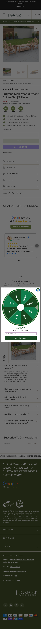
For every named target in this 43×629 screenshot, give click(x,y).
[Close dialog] (38, 289)
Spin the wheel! (20, 338)
